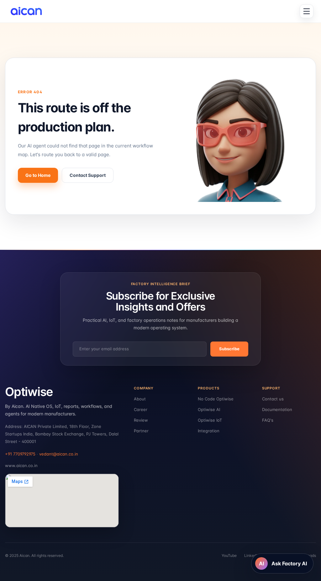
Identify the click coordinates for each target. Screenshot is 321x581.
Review (141, 420)
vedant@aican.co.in (58, 453)
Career (140, 409)
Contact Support (88, 175)
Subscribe (229, 348)
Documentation (277, 409)
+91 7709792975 (20, 453)
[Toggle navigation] (306, 11)
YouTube (229, 555)
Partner (141, 430)
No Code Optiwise (216, 398)
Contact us (273, 398)
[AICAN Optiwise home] (29, 11)
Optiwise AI (209, 409)
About (140, 398)
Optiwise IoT (210, 420)
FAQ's (267, 420)
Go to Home (37, 175)
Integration (208, 430)
